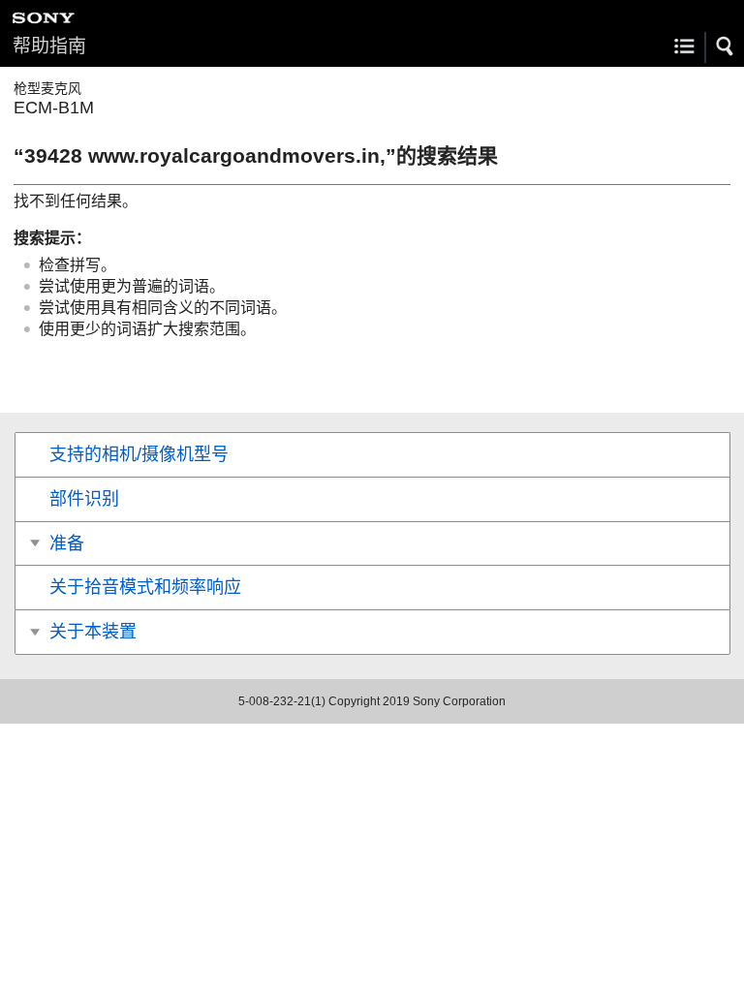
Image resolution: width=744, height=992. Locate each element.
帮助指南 (49, 46)
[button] (725, 46)
